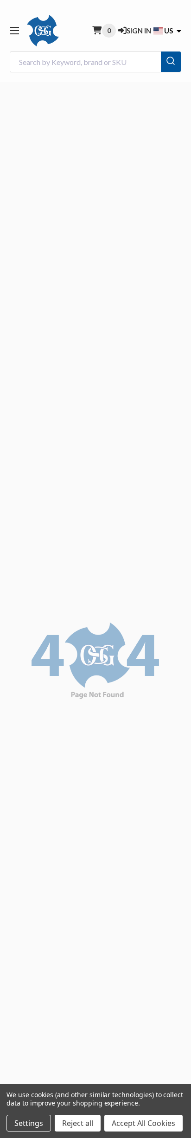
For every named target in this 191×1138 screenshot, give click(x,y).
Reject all (77, 1123)
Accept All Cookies (143, 1123)
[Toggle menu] (14, 30)
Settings (28, 1123)
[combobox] (95, 61)
